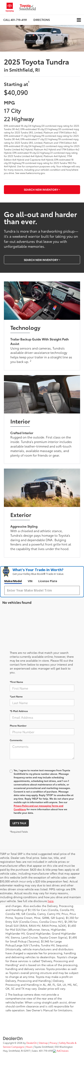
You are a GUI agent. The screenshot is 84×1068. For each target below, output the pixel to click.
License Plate (47, 581)
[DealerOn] (13, 1038)
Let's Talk (19, 823)
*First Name (16, 681)
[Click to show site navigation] (79, 20)
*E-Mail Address (19, 711)
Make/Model (13, 581)
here (51, 901)
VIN (30, 581)
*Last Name (16, 696)
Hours (29, 1046)
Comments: (16, 740)
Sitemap (43, 1042)
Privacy (53, 1042)
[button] (15, 20)
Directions (41, 20)
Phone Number (18, 725)
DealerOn (31, 1042)
